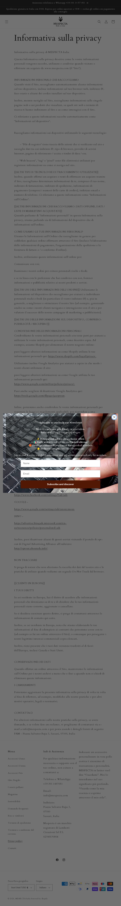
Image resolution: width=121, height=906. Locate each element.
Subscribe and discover (60, 484)
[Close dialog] (114, 417)
